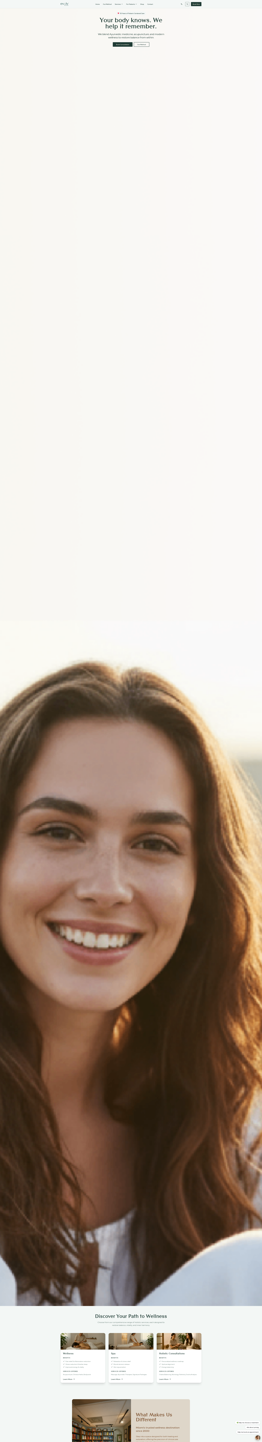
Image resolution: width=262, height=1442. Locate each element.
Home (97, 4)
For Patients (130, 4)
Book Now (196, 4)
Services (118, 4)
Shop (142, 4)
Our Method (107, 4)
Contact (150, 4)
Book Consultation (122, 44)
